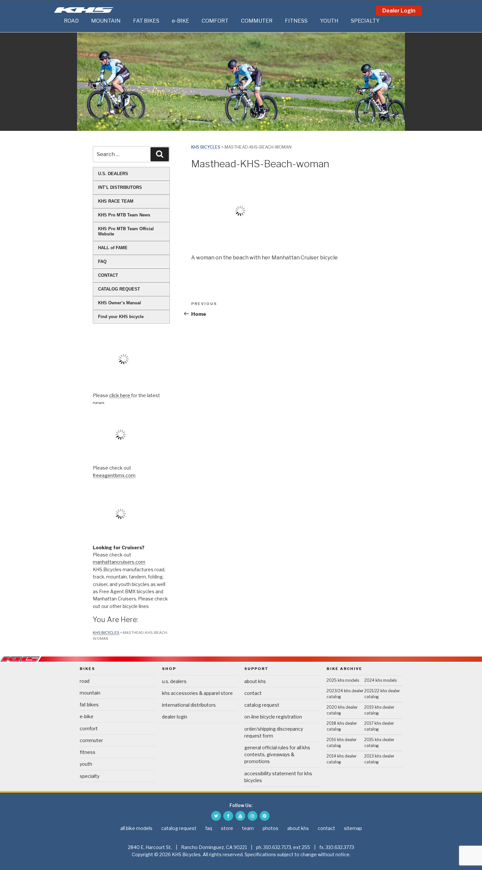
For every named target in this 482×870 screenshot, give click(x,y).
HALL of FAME (113, 247)
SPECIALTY (365, 21)
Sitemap (353, 828)
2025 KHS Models (343, 680)
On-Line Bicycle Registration (273, 716)
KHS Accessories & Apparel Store (197, 693)
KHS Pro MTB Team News (124, 214)
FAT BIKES (146, 21)
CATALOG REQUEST (119, 289)
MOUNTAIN (106, 21)
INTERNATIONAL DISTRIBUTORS (189, 705)
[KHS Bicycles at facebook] (228, 816)
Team (248, 828)
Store (227, 828)
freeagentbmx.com (114, 475)
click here (120, 395)
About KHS (255, 681)
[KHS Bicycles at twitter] (216, 816)
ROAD (71, 21)
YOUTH (329, 21)
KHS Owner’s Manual (119, 302)
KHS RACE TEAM (115, 201)
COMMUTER (256, 21)
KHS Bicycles (205, 147)
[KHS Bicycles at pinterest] (265, 816)
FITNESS (296, 21)
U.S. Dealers (174, 681)
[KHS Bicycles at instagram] (252, 816)
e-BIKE (180, 21)
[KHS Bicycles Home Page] (83, 10)
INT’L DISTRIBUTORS (120, 187)
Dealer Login (398, 11)
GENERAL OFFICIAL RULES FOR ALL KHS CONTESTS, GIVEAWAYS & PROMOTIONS (277, 754)
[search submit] (160, 154)
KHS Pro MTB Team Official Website (126, 231)
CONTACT (108, 275)
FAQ (102, 261)
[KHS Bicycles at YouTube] (240, 816)
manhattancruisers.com (119, 562)
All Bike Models (136, 828)
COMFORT (215, 21)
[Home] (57, 21)
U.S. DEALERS (113, 173)
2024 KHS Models (380, 680)
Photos (270, 828)
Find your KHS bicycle (121, 316)
